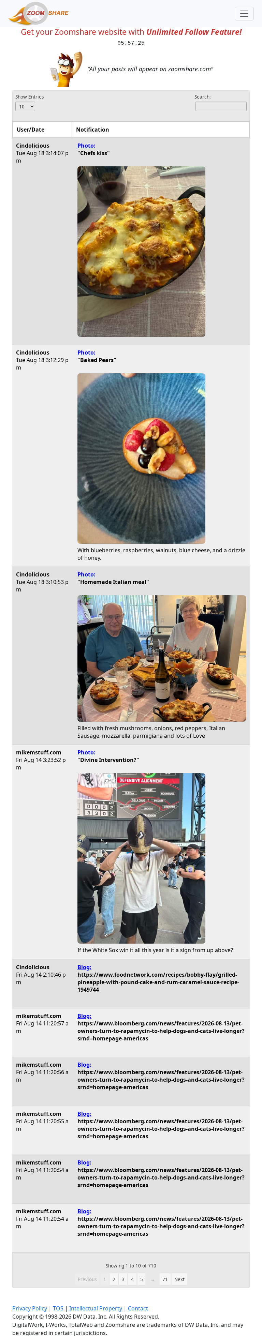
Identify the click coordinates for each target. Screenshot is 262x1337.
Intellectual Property (95, 1308)
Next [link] (179, 1279)
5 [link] (141, 1279)
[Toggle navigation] (244, 13)
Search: (202, 96)
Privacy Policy (29, 1308)
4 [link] (132, 1279)
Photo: (86, 145)
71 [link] (165, 1279)
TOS (58, 1308)
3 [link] (123, 1279)
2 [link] (114, 1279)
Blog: (84, 967)
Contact (138, 1308)
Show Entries (29, 96)
